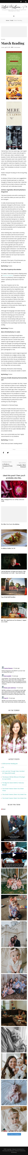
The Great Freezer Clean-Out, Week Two (14, 794)
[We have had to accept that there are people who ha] (14, 855)
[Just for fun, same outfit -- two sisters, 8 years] (14, 907)
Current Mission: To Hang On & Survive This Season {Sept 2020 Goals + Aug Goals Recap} (13, 572)
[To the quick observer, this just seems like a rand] (14, 1013)
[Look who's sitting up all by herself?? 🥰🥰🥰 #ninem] (14, 960)
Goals (3, 39)
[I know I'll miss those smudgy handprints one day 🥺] (14, 828)
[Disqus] (14, 645)
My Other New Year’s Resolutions (10, 524)
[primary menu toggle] (14, 16)
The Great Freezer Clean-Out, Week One (14, 798)
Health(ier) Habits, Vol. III (8, 548)
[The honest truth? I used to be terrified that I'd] (14, 1066)
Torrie (2, 47)
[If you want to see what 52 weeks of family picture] (14, 987)
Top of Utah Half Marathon (8, 597)
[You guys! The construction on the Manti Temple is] (14, 934)
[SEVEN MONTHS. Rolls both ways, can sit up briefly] (14, 1092)
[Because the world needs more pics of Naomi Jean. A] (14, 1119)
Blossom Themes (14, 1151)
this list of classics (8, 275)
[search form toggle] (25, 2)
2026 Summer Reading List (10, 763)
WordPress (14, 1152)
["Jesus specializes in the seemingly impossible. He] (14, 881)
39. (3, 767)
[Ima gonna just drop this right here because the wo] (14, 1039)
